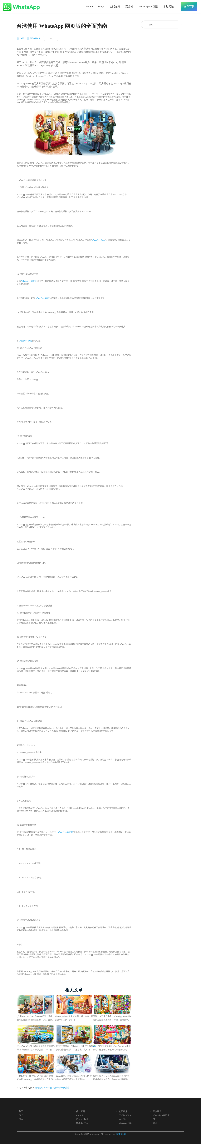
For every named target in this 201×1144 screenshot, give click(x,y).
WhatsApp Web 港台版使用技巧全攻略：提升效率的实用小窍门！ (74, 1018)
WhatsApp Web (98, 240)
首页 (19, 1088)
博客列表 (28, 1088)
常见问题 (168, 6)
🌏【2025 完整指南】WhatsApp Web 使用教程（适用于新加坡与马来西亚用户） (111, 1048)
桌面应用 (123, 1111)
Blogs (101, 6)
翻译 (155, 1123)
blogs (51, 38)
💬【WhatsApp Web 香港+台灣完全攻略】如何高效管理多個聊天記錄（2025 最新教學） (35, 1018)
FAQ (21, 1115)
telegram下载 (125, 1123)
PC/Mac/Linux (126, 1115)
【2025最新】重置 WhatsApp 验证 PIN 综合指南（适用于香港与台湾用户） (73, 1078)
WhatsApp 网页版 (29, 281)
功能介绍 (114, 6)
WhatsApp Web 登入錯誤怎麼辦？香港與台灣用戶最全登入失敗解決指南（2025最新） (36, 1048)
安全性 (129, 6)
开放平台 (157, 1111)
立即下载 (189, 6)
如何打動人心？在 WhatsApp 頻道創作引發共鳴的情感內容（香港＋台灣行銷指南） (111, 1078)
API (154, 1119)
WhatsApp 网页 (42, 298)
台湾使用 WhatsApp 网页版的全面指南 (52, 1088)
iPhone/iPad (82, 1119)
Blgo (21, 1119)
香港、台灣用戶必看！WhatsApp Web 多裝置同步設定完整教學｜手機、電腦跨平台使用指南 (112, 1018)
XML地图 (121, 1134)
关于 (21, 1111)
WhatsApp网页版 (148, 6)
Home (89, 6)
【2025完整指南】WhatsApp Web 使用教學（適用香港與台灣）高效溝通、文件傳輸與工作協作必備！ (74, 1048)
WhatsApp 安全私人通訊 (21, 7)
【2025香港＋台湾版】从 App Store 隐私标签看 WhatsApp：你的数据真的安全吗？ (36, 1078)
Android (80, 1115)
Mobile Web (82, 1123)
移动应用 (80, 1111)
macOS (122, 1119)
